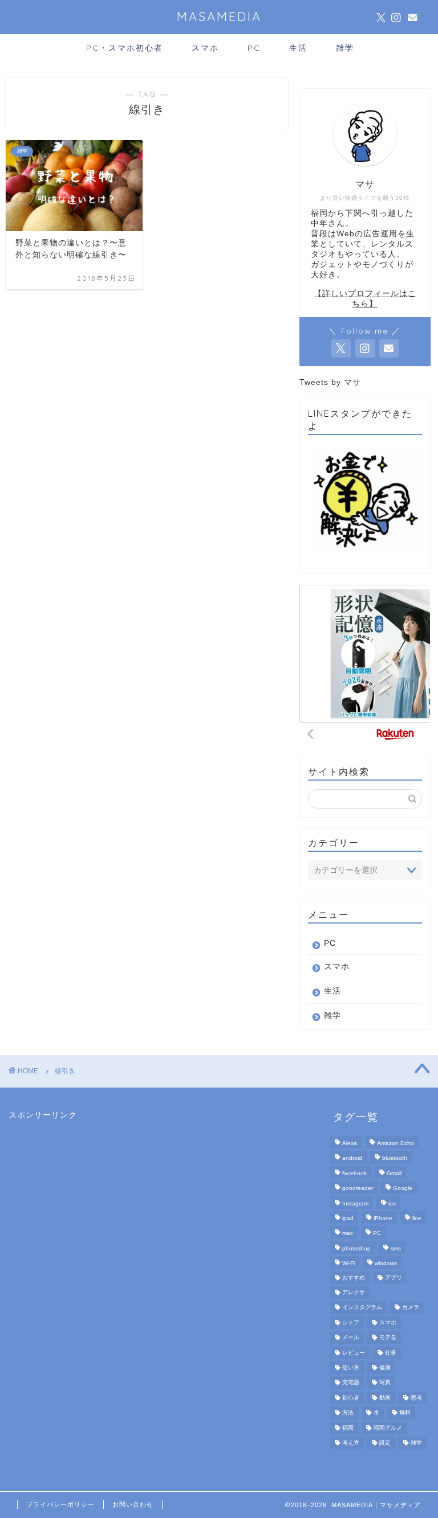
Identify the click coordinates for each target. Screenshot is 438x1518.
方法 (348, 1413)
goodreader (357, 1188)
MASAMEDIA (219, 16)
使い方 (350, 1367)
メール (350, 1338)
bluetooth (394, 1158)
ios (392, 1203)
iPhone (383, 1218)
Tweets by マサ (330, 382)
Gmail (394, 1173)
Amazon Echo (395, 1143)
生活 (298, 48)
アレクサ (353, 1292)
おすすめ (353, 1277)
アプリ (393, 1277)
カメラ (410, 1307)
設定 (385, 1442)
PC (254, 48)
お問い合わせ (132, 1504)
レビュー (353, 1352)
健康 (385, 1367)
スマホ (205, 48)
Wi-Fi (348, 1264)
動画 (385, 1397)
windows (386, 1264)
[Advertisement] (94, 1192)
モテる (387, 1338)
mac (347, 1233)
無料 (405, 1413)
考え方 (350, 1442)
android (352, 1158)
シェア (350, 1322)
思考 (416, 1397)
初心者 (350, 1397)
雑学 (345, 48)
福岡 (348, 1428)
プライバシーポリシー (60, 1504)
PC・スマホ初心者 (124, 48)
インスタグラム (362, 1307)
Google (402, 1188)
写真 (385, 1383)
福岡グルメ (388, 1428)
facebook (354, 1173)
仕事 (390, 1352)
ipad (348, 1218)
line (416, 1218)
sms (396, 1248)
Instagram (355, 1203)
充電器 (350, 1383)
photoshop (356, 1248)
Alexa (349, 1143)
